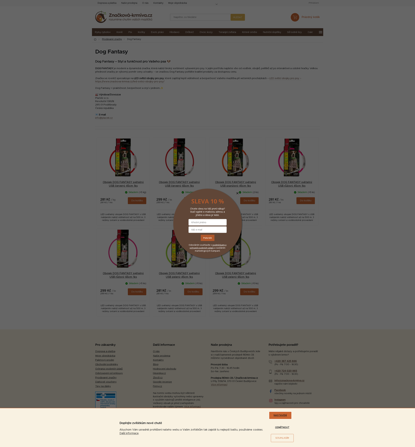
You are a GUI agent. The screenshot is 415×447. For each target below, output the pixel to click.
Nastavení (280, 415)
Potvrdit (207, 237)
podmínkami (218, 244)
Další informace (129, 433)
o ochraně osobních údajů (208, 246)
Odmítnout (282, 427)
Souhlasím (282, 438)
